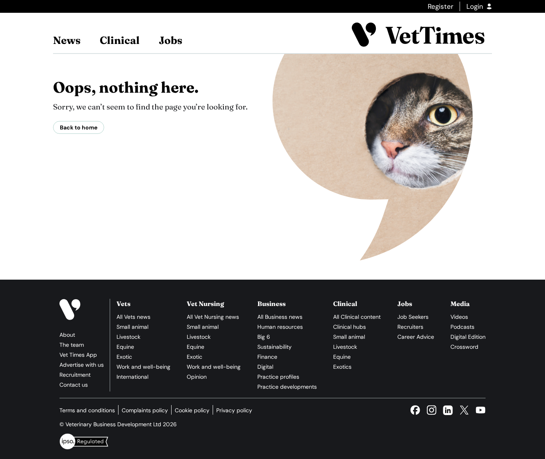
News (67, 40)
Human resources (280, 326)
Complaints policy (145, 410)
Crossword (464, 346)
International (132, 376)
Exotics (342, 366)
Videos (459, 316)
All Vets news (133, 316)
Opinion (197, 376)
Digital (265, 366)
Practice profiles (278, 376)
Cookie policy (192, 410)
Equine (125, 346)
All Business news (279, 316)
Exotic (124, 356)
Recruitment (75, 374)
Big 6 (263, 336)
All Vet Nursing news (213, 316)
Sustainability (274, 346)
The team (71, 344)
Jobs (170, 40)
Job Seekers (412, 316)
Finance (267, 356)
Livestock (128, 336)
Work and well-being (143, 366)
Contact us (73, 384)
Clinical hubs (349, 326)
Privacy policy (234, 410)
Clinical (120, 40)
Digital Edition (468, 336)
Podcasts (462, 326)
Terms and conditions (87, 410)
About (67, 334)
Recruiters (410, 326)
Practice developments (287, 386)
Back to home (78, 127)
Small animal (132, 326)
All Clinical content (357, 316)
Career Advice (415, 336)
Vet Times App (78, 354)
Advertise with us (81, 364)
